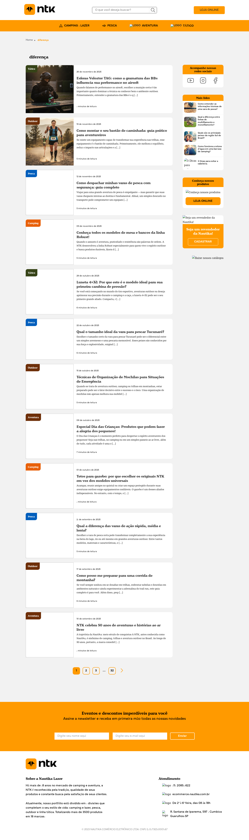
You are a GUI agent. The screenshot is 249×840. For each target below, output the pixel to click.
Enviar (182, 736)
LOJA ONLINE (209, 10)
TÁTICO (188, 26)
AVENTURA (150, 25)
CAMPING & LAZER (77, 25)
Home (29, 40)
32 (112, 670)
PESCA (112, 25)
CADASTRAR (203, 241)
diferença (43, 40)
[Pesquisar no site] (153, 10)
